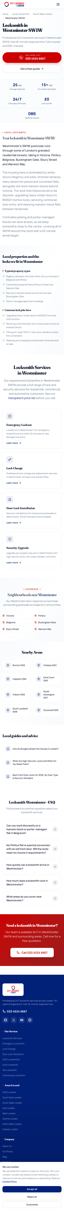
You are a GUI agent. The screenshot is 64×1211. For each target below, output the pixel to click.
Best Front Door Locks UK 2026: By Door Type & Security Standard (35, 776)
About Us (7, 1146)
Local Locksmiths (20, 13)
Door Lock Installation (13, 1054)
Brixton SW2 (19, 665)
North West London (12, 1123)
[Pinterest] (30, 1020)
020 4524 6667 (17, 1011)
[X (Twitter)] (14, 1020)
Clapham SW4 (19, 678)
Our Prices (7, 1151)
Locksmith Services (12, 1038)
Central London (10, 1118)
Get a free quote (30, 68)
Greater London (10, 1129)
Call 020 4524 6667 (35, 952)
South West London (42, 13)
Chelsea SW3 (50, 665)
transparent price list (21, 398)
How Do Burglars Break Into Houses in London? (36, 748)
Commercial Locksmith (13, 1075)
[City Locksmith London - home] (13, 4)
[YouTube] (22, 1020)
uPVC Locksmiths (11, 1059)
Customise (32, 1204)
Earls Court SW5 (48, 679)
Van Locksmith (9, 1070)
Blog (4, 1156)
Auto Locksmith (10, 1064)
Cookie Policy (9, 1181)
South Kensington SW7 (49, 694)
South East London (11, 1097)
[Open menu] (58, 4)
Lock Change (8, 1048)
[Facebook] (5, 1020)
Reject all (32, 1196)
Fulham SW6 (19, 694)
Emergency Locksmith (13, 1043)
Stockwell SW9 (50, 710)
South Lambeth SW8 (20, 710)
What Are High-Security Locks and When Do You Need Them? (34, 762)
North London (9, 1092)
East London (8, 1108)
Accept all (32, 1189)
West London (8, 1113)
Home (5, 13)
